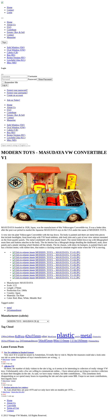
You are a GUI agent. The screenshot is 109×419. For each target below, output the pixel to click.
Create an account (15, 95)
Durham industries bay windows (16, 387)
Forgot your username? (17, 93)
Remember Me (11, 82)
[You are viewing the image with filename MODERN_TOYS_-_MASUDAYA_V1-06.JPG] (46, 265)
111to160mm (79, 340)
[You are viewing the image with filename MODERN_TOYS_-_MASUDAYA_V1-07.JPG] (46, 267)
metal (9, 307)
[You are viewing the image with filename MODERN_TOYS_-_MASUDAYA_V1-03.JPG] (46, 257)
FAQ (9, 27)
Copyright (11, 405)
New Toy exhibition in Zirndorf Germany (19, 352)
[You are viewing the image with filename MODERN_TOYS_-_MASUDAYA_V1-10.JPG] (46, 275)
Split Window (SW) (16, 47)
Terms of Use (13, 408)
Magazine (11, 37)
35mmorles (96, 337)
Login (9, 12)
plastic (65, 335)
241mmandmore (14, 310)
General (13, 359)
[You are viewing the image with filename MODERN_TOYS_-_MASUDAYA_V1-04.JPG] (46, 260)
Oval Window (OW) (16, 50)
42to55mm (33, 336)
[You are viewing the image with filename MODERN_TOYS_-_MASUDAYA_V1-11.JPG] (46, 278)
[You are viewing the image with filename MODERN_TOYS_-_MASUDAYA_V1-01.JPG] (46, 252)
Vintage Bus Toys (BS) (17, 392)
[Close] (2, 74)
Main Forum (6, 359)
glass (17, 341)
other (44, 336)
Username (32, 76)
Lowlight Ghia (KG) (16, 60)
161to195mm (8, 340)
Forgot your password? (17, 90)
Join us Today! (13, 100)
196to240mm (7, 336)
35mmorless (93, 341)
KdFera (19, 336)
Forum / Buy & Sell (16, 32)
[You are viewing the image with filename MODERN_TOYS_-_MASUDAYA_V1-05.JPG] (46, 262)
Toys (4, 42)
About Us (11, 24)
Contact (10, 10)
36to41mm (52, 336)
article (77, 336)
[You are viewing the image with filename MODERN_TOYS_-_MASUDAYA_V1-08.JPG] (46, 270)
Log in (4, 85)
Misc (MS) (11, 62)
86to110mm (61, 340)
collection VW (9, 366)
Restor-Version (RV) (16, 57)
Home (9, 7)
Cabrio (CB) (12, 52)
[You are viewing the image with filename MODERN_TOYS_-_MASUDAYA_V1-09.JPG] (46, 272)
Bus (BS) (11, 55)
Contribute (11, 30)
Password (32, 79)
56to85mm (45, 340)
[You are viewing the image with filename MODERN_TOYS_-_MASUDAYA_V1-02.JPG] (46, 255)
